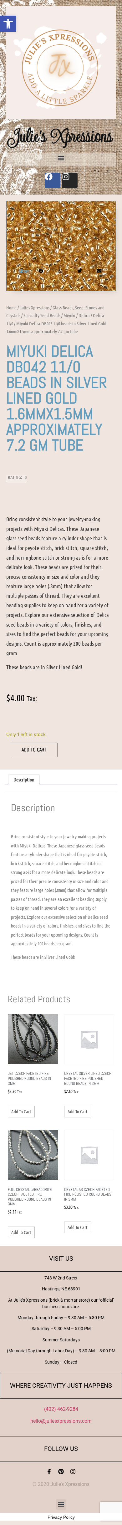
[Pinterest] (61, 1471)
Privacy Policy (61, 1517)
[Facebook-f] (49, 1471)
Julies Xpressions (34, 307)
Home (11, 307)
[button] (8, 24)
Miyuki (69, 315)
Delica (84, 315)
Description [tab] (23, 779)
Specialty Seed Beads (41, 315)
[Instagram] (73, 1471)
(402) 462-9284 (61, 1409)
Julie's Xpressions (61, 136)
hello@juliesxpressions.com (61, 1421)
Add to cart (34, 749)
